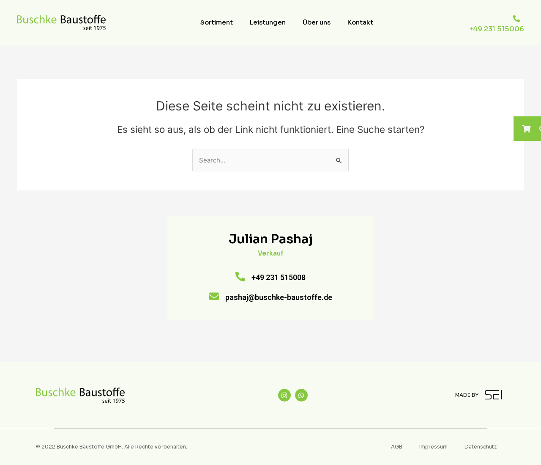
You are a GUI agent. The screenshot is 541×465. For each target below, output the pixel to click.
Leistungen (268, 22)
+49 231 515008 (278, 277)
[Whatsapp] (301, 395)
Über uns (317, 22)
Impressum (433, 446)
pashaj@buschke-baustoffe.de (278, 297)
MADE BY (466, 395)
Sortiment (216, 22)
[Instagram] (284, 395)
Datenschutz (480, 446)
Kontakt (360, 22)
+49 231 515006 (496, 29)
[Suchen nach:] (270, 160)
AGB (396, 446)
